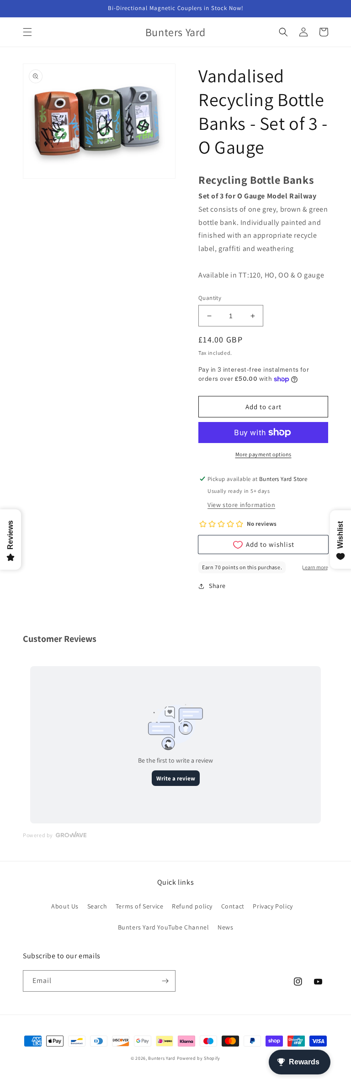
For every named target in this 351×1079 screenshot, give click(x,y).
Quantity (209, 298)
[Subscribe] (165, 981)
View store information (241, 505)
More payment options (263, 454)
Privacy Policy (272, 906)
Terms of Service (140, 906)
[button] (27, 32)
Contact (233, 906)
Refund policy (192, 906)
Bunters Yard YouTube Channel (163, 927)
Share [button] (217, 586)
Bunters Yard (161, 1058)
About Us (65, 906)
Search (97, 906)
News (225, 927)
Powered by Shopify (199, 1058)
